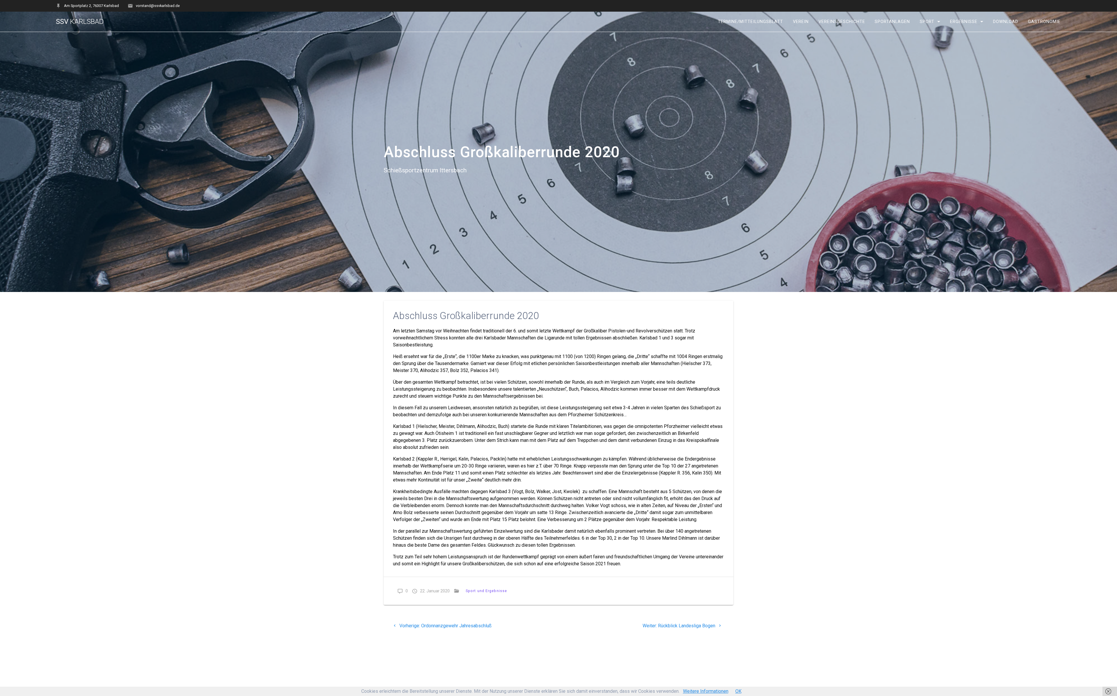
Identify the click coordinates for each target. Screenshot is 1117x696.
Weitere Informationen (705, 691)
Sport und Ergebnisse (486, 591)
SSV (80, 21)
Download (1005, 21)
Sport (927, 21)
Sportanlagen (892, 21)
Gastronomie (1044, 21)
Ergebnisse (963, 21)
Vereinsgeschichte (842, 21)
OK (738, 691)
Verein (801, 21)
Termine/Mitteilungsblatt (750, 21)
